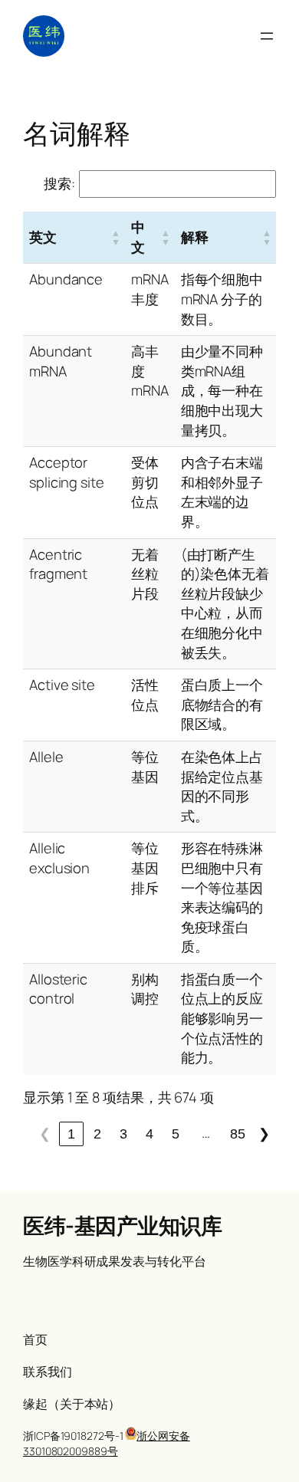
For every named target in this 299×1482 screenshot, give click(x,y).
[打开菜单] (267, 36)
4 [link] (149, 1133)
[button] (115, 237)
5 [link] (175, 1133)
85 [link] (237, 1133)
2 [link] (97, 1133)
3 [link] (123, 1133)
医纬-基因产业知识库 (122, 1225)
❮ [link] (45, 1133)
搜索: (59, 183)
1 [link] (71, 1133)
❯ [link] (264, 1133)
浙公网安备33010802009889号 (106, 1443)
